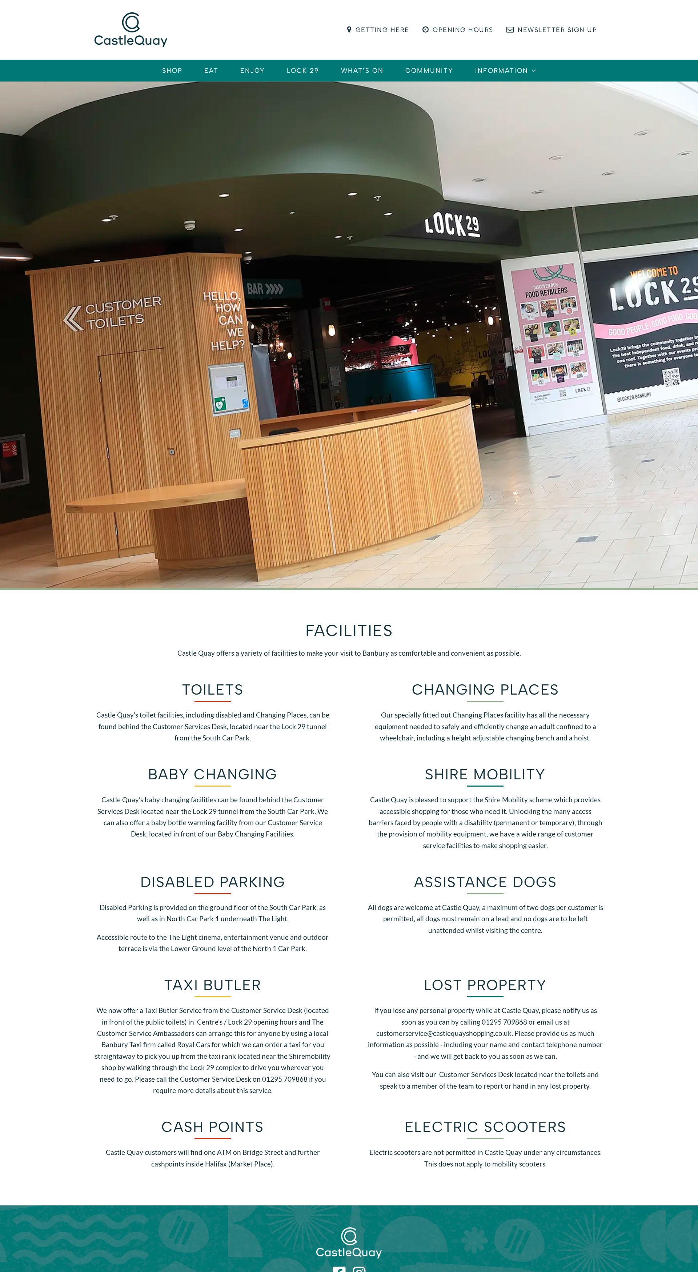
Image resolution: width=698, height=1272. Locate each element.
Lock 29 (303, 71)
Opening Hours (463, 30)
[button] (532, 70)
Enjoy (252, 71)
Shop (172, 71)
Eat (211, 71)
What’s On (362, 71)
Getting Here (382, 30)
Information (501, 71)
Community (429, 71)
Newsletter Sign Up (557, 30)
